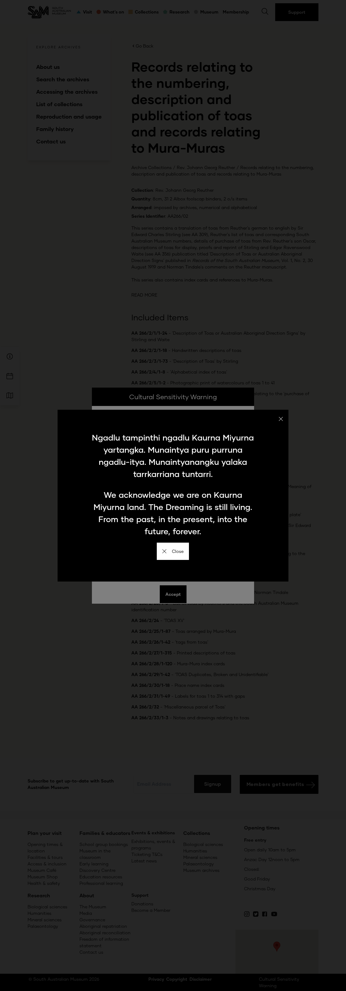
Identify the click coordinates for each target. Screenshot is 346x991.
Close (178, 551)
